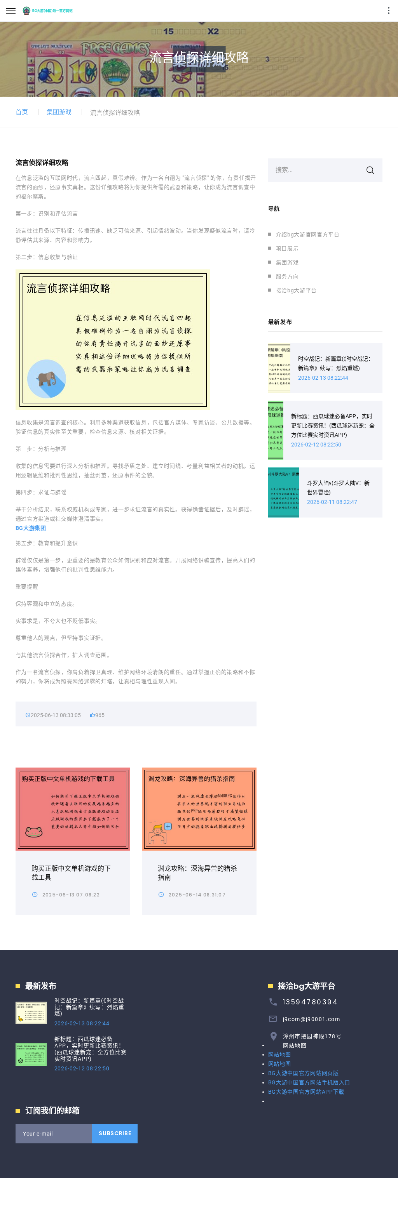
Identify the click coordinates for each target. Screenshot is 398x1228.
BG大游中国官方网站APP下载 (306, 1092)
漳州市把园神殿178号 (312, 1036)
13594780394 (311, 1002)
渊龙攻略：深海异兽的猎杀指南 (197, 873)
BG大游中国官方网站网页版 (303, 1073)
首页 (22, 112)
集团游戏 (59, 112)
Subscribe (115, 1133)
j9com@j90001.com (311, 1019)
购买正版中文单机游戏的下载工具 (71, 873)
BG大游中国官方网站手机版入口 (309, 1082)
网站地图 (295, 1045)
